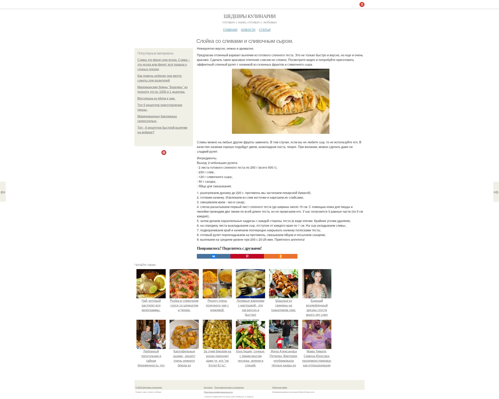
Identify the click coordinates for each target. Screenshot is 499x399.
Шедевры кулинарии (250, 16)
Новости (248, 29)
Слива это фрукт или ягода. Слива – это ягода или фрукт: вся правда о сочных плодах (163, 64)
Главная (230, 29)
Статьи (265, 29)
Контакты (208, 387)
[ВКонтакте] (213, 256)
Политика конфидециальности (218, 392)
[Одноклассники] (280, 256)
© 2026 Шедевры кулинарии (148, 387)
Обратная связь (279, 387)
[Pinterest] (247, 256)
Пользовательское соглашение (229, 387)
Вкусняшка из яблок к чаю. (156, 98)
